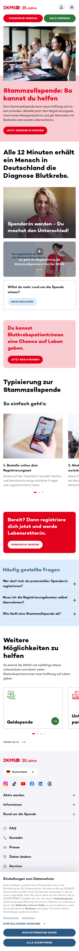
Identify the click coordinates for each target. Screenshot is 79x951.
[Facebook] (32, 783)
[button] (72, 7)
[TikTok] (14, 783)
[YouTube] (23, 783)
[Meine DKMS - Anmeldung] (61, 7)
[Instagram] (5, 783)
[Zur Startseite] (20, 7)
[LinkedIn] (41, 783)
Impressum (28, 917)
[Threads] (49, 783)
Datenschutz (11, 917)
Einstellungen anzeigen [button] (21, 923)
